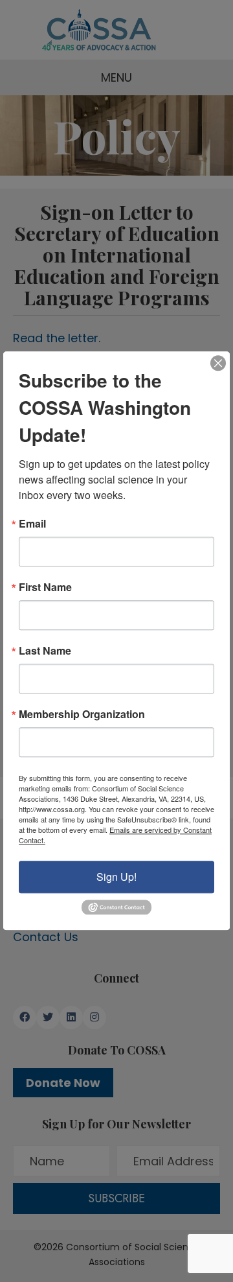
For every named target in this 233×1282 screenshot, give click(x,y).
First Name (45, 587)
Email (32, 524)
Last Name (45, 651)
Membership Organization (82, 714)
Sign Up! (116, 876)
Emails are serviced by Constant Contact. (115, 834)
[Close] (218, 363)
